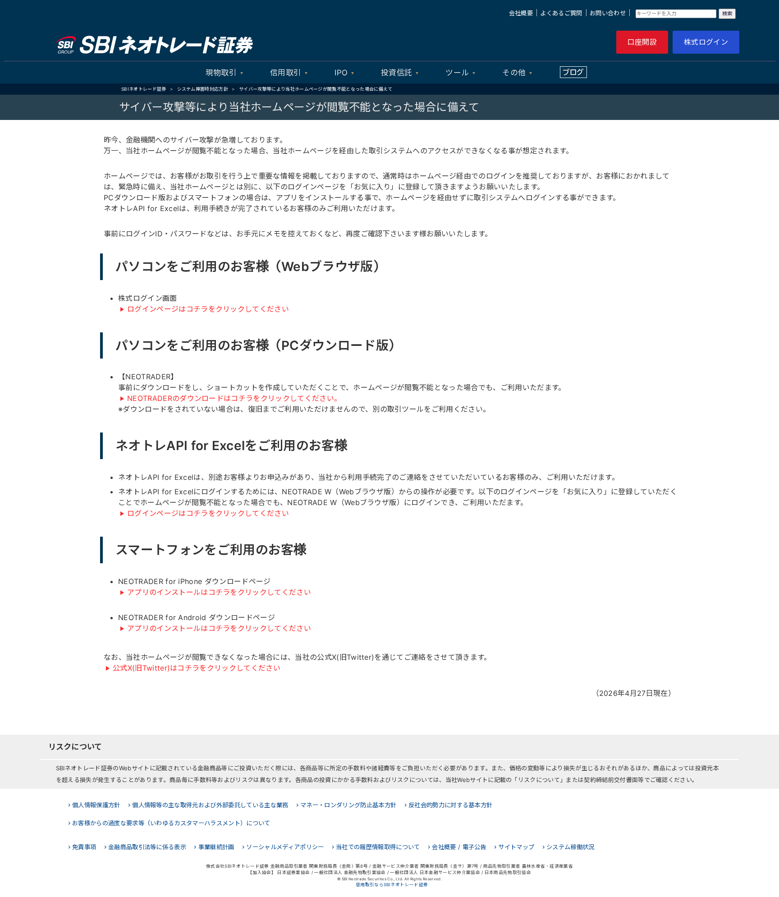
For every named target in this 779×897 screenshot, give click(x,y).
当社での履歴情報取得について (378, 847)
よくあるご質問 (561, 13)
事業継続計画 (216, 847)
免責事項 (84, 847)
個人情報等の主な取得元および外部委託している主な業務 (210, 805)
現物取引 (221, 72)
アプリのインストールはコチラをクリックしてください (219, 592)
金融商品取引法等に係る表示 (147, 847)
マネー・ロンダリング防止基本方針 (348, 805)
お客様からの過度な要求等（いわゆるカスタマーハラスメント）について (171, 823)
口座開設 (642, 41)
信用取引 (285, 72)
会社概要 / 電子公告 (459, 847)
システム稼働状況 (570, 847)
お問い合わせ (608, 13)
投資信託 (396, 72)
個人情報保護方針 (96, 805)
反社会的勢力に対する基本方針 (450, 805)
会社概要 (521, 13)
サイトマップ (516, 847)
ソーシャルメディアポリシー (285, 847)
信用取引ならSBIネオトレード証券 (392, 884)
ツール (457, 72)
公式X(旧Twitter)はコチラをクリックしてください (196, 667)
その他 (514, 72)
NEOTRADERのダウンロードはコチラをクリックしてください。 (234, 398)
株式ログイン (706, 41)
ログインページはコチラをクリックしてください (208, 308)
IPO (341, 72)
